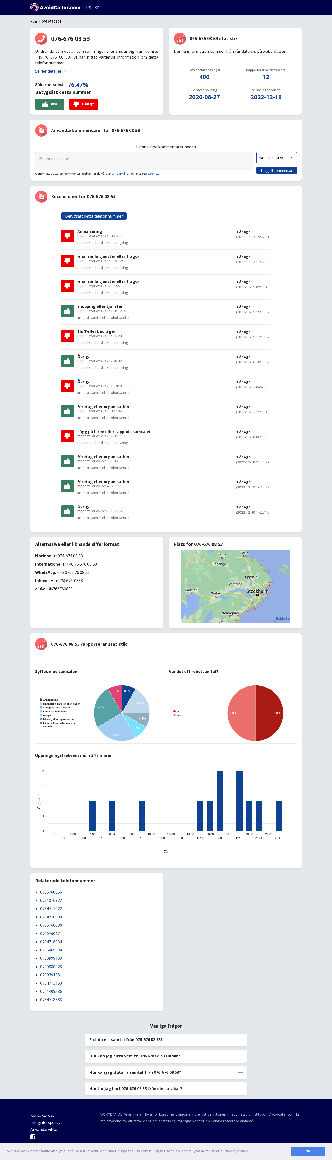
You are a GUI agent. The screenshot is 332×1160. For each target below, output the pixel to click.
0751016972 (51, 900)
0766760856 (51, 892)
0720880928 (51, 966)
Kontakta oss (42, 1115)
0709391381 (51, 974)
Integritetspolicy (147, 174)
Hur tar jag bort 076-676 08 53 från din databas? (135, 1088)
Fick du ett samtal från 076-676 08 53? (126, 1039)
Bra (54, 104)
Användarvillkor (44, 1129)
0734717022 (51, 908)
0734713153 (51, 983)
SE (97, 7)
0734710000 (51, 917)
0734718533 (51, 999)
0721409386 (51, 991)
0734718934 (51, 941)
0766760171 (51, 933)
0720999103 (51, 958)
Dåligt (88, 104)
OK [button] (308, 1151)
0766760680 (51, 925)
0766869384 (51, 950)
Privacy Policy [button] (235, 1151)
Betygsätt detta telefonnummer (94, 216)
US (88, 7)
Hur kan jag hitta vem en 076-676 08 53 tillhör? (134, 1056)
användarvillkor (119, 174)
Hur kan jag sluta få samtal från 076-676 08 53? (135, 1072)
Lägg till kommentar (276, 170)
